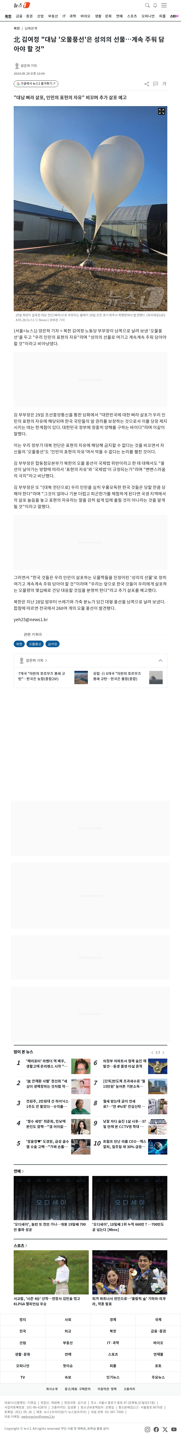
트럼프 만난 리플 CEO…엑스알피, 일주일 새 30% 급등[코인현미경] (124, 1147)
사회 (68, 1319)
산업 (22, 1343)
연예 (17, 1171)
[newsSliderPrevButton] (152, 1052)
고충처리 (129, 1389)
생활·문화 (22, 1354)
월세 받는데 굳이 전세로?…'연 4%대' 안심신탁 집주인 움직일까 (124, 1106)
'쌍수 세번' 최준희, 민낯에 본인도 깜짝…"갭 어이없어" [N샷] (47, 1126)
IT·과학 (113, 1343)
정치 (22, 1319)
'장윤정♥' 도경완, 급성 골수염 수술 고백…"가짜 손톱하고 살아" (47, 1147)
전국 (22, 1331)
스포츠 (19, 1245)
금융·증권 (158, 1331)
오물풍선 (35, 644)
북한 (17, 28)
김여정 (52, 644)
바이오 (158, 1343)
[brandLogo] (22, 5)
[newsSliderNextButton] (163, 1052)
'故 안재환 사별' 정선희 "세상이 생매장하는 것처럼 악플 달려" (47, 1086)
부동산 (68, 1343)
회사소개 (52, 1389)
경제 (113, 1319)
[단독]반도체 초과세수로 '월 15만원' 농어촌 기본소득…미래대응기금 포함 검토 (124, 1086)
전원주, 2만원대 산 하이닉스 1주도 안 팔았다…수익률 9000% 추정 (47, 1106)
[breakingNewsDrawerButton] (155, 5)
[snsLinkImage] (147, 1429)
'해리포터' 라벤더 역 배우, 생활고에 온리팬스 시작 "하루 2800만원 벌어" (46, 1066)
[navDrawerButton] (164, 5)
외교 (68, 1331)
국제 (158, 1319)
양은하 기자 (29, 66)
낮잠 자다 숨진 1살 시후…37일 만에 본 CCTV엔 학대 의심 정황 (124, 1126)
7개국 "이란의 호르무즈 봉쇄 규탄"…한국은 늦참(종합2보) (41, 676)
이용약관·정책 (107, 1389)
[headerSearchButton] (147, 5)
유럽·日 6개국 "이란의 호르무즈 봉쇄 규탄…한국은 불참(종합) (117, 676)
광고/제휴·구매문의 (77, 1389)
